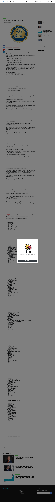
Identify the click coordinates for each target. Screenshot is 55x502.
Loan (31, 1)
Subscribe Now (27, 260)
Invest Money (26, 1)
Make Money (19, 1)
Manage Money (13, 1)
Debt (40, 1)
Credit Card (36, 1)
